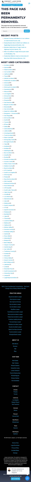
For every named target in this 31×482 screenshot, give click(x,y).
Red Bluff (7, 214)
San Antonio (7, 109)
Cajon (5, 216)
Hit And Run (7, 96)
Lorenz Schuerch (15, 370)
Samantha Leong (15, 368)
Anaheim (6, 146)
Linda (5, 266)
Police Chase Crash (9, 163)
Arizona (6, 82)
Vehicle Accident (9, 78)
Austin (6, 120)
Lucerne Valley (8, 220)
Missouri (6, 91)
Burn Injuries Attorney (15, 302)
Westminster (8, 198)
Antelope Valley (8, 231)
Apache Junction (9, 209)
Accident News (15, 450)
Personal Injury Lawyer (15, 322)
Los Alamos (7, 196)
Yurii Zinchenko (15, 380)
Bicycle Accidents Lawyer (15, 296)
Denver (15, 410)
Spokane (15, 433)
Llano (5, 201)
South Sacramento (9, 271)
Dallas (6, 126)
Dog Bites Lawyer (15, 309)
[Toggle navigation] (29, 4)
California (7, 74)
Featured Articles (9, 183)
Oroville (6, 194)
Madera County (8, 166)
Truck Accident (8, 135)
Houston (6, 98)
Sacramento (7, 89)
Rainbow (6, 223)
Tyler (5, 144)
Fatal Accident (8, 69)
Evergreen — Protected (11, 113)
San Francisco (8, 102)
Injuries (6, 67)
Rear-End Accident (9, 179)
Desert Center (8, 260)
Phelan (6, 177)
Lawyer (6, 275)
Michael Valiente (15, 365)
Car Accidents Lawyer (15, 307)
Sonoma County (8, 229)
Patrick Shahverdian (15, 373)
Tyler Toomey (15, 363)
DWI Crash (7, 181)
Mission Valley (8, 227)
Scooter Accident (9, 159)
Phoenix (6, 100)
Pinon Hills (7, 236)
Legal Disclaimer (15, 445)
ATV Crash (7, 170)
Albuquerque (15, 422)
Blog (15, 351)
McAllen (6, 148)
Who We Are (15, 343)
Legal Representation (10, 277)
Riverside (6, 107)
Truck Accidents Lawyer (15, 332)
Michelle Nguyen (15, 375)
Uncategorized (8, 133)
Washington (7, 150)
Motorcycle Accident (10, 87)
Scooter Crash (8, 161)
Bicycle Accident (9, 104)
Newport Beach (15, 402)
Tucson (6, 122)
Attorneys (7, 174)
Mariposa (6, 203)
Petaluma (7, 212)
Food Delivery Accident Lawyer (15, 312)
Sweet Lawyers (8, 205)
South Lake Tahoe (9, 190)
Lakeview (7, 264)
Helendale (7, 238)
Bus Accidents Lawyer (15, 304)
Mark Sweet (15, 360)
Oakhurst (7, 225)
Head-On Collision (9, 111)
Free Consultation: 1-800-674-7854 (12, 5)
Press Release (8, 185)
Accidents (7, 65)
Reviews (15, 346)
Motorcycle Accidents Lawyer (15, 314)
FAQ (15, 348)
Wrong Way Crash (9, 139)
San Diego (7, 115)
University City (8, 273)
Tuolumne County (9, 251)
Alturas (6, 255)
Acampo (6, 253)
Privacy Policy (15, 448)
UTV (5, 207)
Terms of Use (15, 443)
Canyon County (8, 244)
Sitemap (15, 453)
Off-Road (7, 188)
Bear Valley (7, 242)
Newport (6, 240)
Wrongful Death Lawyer (15, 334)
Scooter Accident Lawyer (15, 327)
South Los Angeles (9, 172)
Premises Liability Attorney (15, 319)
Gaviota (6, 234)
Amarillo (6, 155)
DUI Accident (8, 118)
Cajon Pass (7, 192)
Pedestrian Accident (10, 80)
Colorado (6, 85)
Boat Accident (8, 168)
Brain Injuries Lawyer (15, 299)
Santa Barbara (8, 128)
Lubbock (6, 131)
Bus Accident (8, 152)
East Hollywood (8, 262)
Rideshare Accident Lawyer (15, 324)
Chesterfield (15, 416)
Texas (6, 76)
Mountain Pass (8, 269)
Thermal (6, 218)
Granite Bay (7, 247)
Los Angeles (7, 93)
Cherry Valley (8, 258)
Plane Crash (7, 137)
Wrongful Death (9, 142)
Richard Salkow (15, 378)
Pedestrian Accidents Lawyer (15, 317)
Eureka (6, 157)
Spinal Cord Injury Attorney (15, 329)
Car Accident (8, 72)
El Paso (6, 124)
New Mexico (15, 419)
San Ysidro (7, 249)
